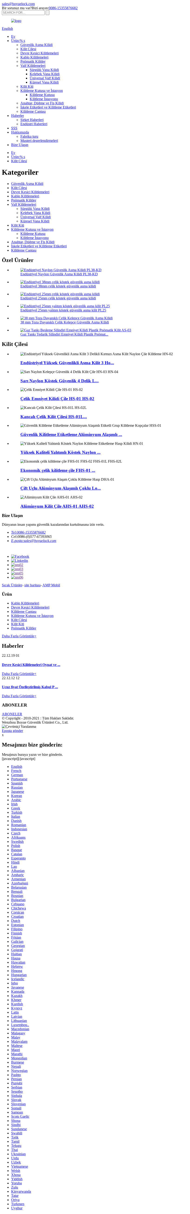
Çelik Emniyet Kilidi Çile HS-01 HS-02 (57, 398)
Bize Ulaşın (19, 145)
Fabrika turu (29, 136)
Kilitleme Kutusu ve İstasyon (41, 91)
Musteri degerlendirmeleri (39, 141)
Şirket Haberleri (32, 120)
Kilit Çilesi (28, 49)
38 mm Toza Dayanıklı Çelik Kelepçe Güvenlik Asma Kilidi (64, 322)
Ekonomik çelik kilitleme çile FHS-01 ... (57, 470)
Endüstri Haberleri (33, 124)
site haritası (32, 585)
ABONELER (12, 714)
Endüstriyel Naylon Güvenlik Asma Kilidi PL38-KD (59, 274)
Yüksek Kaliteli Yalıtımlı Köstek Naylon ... (60, 452)
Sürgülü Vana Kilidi (44, 70)
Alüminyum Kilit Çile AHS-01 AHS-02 (57, 506)
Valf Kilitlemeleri (32, 66)
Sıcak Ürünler (12, 585)
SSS (14, 128)
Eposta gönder (12, 731)
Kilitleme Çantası (33, 111)
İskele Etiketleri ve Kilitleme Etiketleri (48, 107)
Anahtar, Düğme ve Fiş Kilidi (42, 103)
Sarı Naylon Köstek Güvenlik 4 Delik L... (59, 380)
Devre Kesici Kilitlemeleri (39, 53)
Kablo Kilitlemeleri (34, 57)
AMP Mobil (51, 585)
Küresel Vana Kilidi (44, 82)
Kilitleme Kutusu (42, 95)
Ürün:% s (18, 41)
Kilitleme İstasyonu (44, 99)
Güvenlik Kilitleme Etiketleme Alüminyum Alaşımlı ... (71, 434)
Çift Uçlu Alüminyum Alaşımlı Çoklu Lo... (60, 488)
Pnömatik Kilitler (32, 61)
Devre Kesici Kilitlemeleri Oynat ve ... (31, 665)
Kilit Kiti (26, 86)
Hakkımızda (20, 132)
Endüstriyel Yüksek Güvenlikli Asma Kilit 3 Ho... (67, 362)
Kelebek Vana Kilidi (45, 74)
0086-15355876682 (63, 8)
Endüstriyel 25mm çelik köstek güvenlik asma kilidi (58, 298)
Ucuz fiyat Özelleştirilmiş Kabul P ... (30, 687)
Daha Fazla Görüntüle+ (19, 636)
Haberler (17, 116)
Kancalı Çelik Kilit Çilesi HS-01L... (53, 416)
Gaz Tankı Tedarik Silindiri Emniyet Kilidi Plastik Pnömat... (64, 334)
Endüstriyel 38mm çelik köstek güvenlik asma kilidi (58, 286)
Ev (13, 36)
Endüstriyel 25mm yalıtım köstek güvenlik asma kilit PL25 (63, 310)
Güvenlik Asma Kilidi (36, 45)
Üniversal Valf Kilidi (45, 78)
